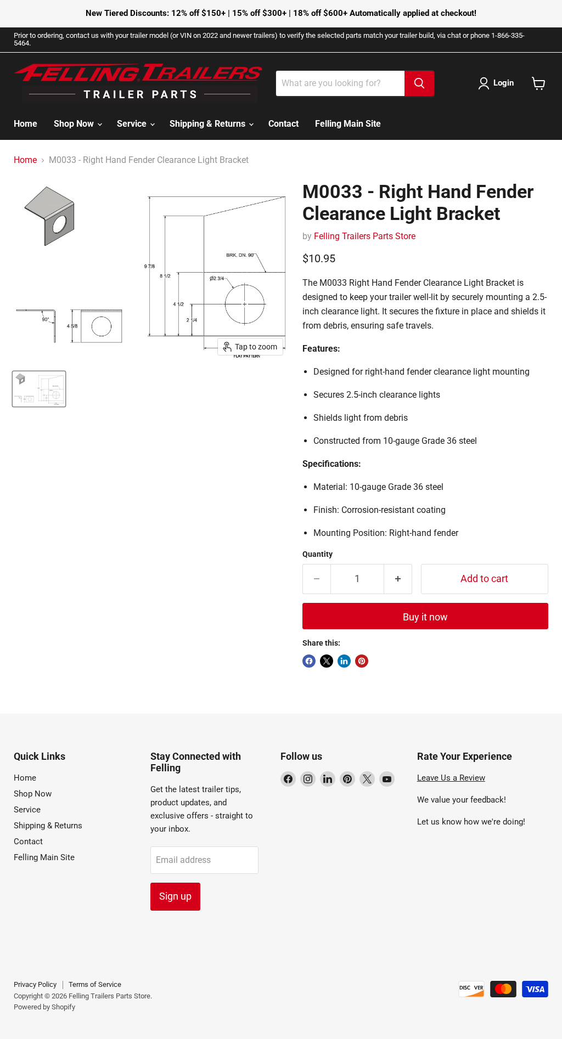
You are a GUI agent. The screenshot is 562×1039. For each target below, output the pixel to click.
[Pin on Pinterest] (361, 661)
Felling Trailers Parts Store (364, 236)
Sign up (175, 896)
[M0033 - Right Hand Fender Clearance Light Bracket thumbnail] (39, 388)
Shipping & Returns (209, 123)
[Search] (419, 83)
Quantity (317, 554)
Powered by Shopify (44, 1007)
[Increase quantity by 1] (398, 579)
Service (133, 123)
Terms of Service (95, 984)
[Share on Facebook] (309, 661)
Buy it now (425, 617)
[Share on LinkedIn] (344, 661)
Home (25, 123)
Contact (283, 123)
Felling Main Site (348, 123)
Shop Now (75, 123)
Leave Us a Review (451, 778)
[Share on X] (326, 661)
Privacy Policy (35, 984)
